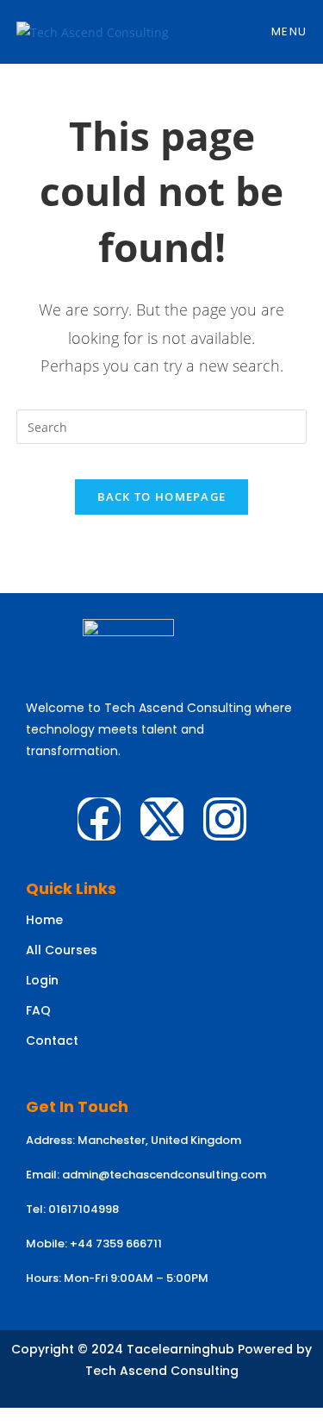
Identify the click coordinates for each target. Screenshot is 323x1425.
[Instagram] (224, 819)
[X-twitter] (161, 819)
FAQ (38, 1010)
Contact (52, 1040)
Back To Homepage (162, 496)
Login (42, 980)
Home (44, 919)
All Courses (61, 950)
